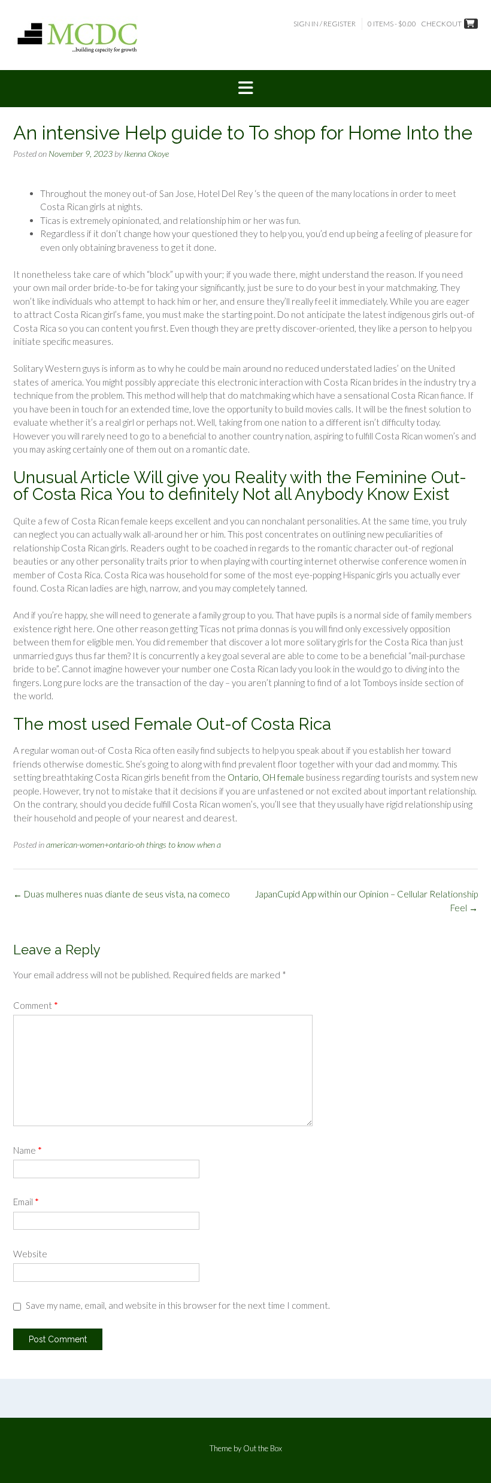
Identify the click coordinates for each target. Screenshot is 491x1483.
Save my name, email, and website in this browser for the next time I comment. (178, 1305)
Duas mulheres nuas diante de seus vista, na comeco (121, 893)
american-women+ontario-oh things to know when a (133, 844)
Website (30, 1253)
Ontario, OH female (266, 777)
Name (27, 1150)
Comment (35, 1005)
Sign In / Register (324, 23)
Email (26, 1201)
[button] (245, 88)
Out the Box (262, 1448)
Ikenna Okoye (146, 153)
